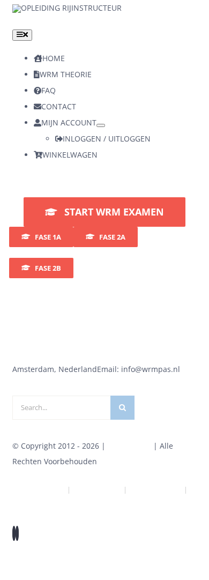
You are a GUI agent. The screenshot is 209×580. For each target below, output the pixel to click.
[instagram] (17, 533)
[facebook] (14, 533)
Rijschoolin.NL (155, 489)
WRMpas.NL (129, 446)
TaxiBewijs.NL (39, 489)
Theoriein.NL (97, 489)
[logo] (67, 8)
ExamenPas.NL (105, 500)
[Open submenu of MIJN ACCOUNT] (100, 125)
